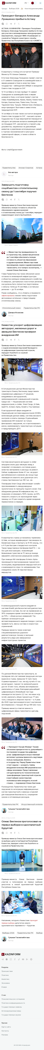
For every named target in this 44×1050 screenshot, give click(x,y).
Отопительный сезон (11, 308)
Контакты (5, 1031)
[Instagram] (3, 24)
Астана (39, 168)
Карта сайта (6, 1027)
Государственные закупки (11, 1015)
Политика (5, 975)
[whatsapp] (7, 24)
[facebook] (15, 959)
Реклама (5, 1035)
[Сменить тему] (34, 3)
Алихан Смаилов (26, 168)
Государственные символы (12, 1007)
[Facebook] (15, 24)
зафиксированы (8, 296)
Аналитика (5, 979)
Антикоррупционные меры (11, 1011)
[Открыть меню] (40, 3)
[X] (18, 24)
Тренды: (4, 8)
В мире (4, 987)
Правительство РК (32, 308)
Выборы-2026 (14, 9)
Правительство (8, 168)
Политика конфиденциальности (13, 1003)
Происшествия (7, 971)
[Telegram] (11, 24)
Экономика (6, 983)
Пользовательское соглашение (13, 999)
